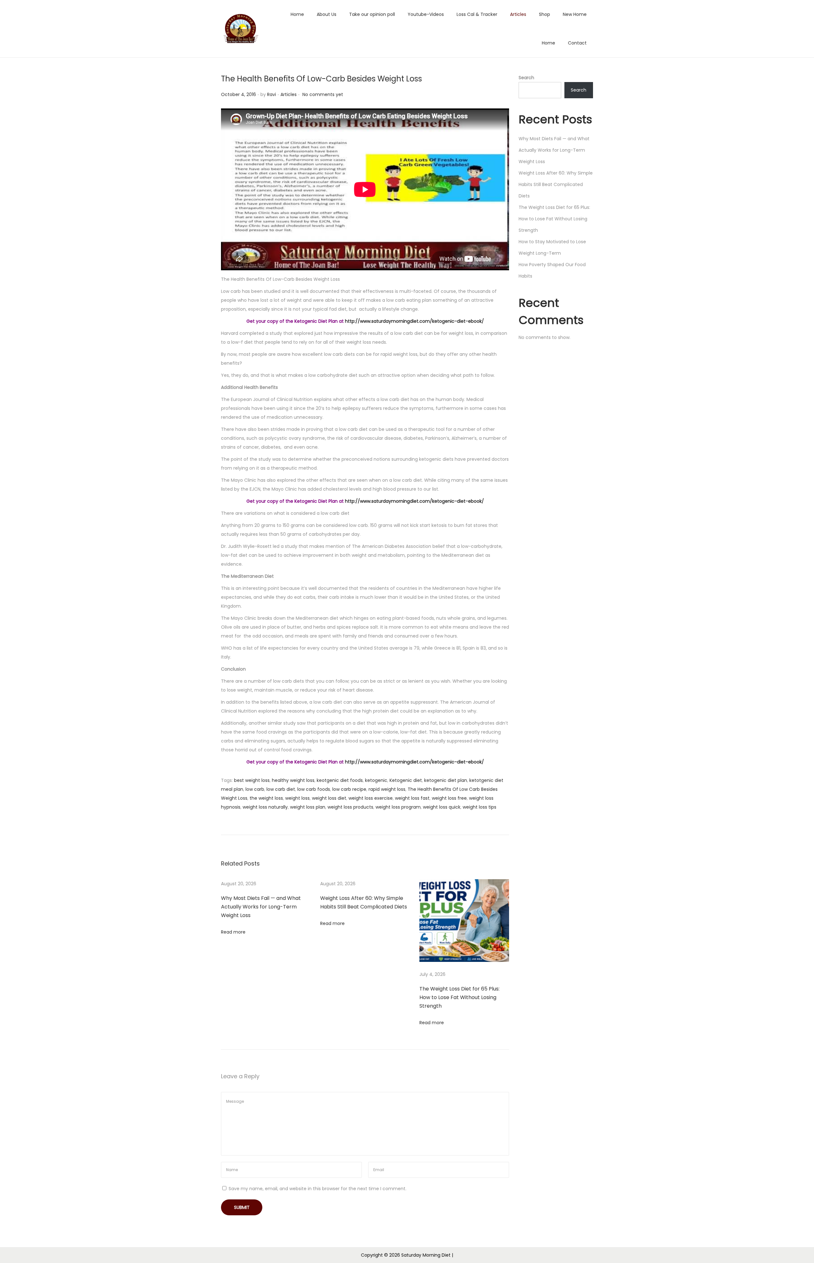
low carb (254, 789)
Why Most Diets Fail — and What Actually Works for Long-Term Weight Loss (261, 906)
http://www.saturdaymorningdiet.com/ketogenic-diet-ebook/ (414, 321)
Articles (288, 94)
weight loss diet (329, 798)
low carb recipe (349, 789)
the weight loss (266, 798)
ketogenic (376, 780)
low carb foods (313, 789)
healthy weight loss (293, 780)
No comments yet (322, 94)
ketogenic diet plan (445, 780)
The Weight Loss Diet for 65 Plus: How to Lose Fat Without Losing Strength (459, 997)
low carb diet (280, 789)
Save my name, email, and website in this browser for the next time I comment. (317, 1188)
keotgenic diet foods (340, 780)
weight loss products (350, 807)
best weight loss (252, 780)
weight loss (297, 798)
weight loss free (449, 798)
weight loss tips (479, 807)
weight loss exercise (370, 798)
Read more (233, 932)
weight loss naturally (265, 807)
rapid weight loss (387, 789)
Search (526, 77)
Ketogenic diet (406, 780)
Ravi (271, 94)
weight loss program (398, 807)
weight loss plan (307, 807)
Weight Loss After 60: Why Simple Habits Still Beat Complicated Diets (556, 184)
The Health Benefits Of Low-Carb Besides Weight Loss (321, 78)
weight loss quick (441, 807)
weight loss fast (412, 798)
